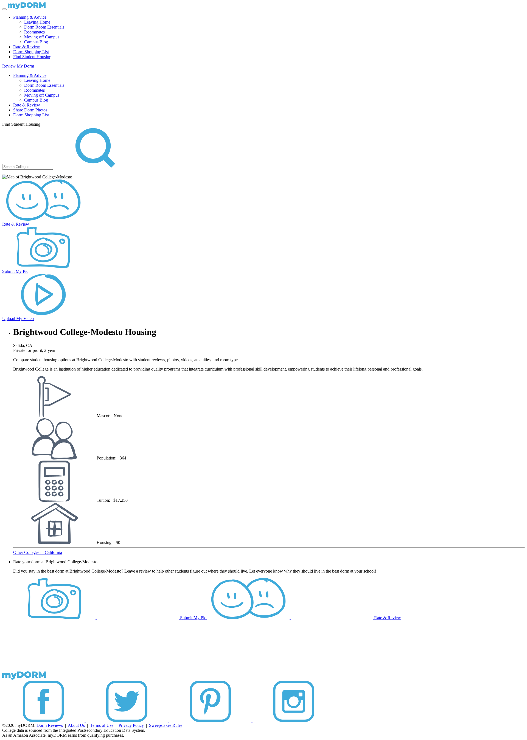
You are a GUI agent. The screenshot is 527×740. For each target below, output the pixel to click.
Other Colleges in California (37, 552)
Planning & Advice (29, 17)
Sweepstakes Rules (165, 725)
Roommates (34, 32)
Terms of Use (101, 725)
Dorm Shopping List (31, 51)
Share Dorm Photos (30, 110)
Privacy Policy (131, 725)
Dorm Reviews (50, 725)
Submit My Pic (15, 271)
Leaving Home (37, 22)
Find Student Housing (32, 56)
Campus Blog (36, 42)
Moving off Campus (41, 37)
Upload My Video (18, 318)
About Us (76, 725)
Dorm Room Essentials (44, 27)
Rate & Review (26, 46)
